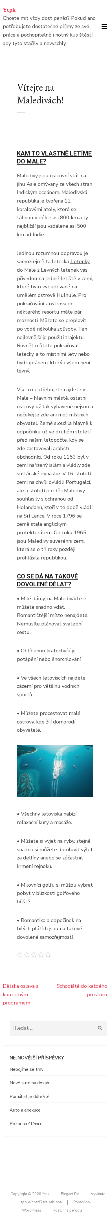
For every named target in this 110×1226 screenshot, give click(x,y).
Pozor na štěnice (26, 1124)
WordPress (31, 1210)
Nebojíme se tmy (26, 1069)
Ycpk (9, 10)
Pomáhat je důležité (30, 1096)
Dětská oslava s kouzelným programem (20, 994)
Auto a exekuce (25, 1110)
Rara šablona (51, 1202)
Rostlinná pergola (68, 1210)
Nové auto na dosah (29, 1083)
